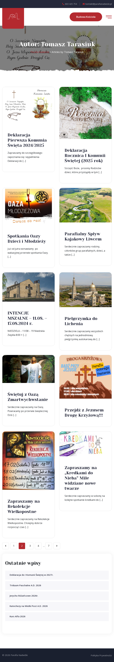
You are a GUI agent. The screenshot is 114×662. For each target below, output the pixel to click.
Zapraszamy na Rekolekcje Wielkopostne (24, 506)
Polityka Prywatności (101, 655)
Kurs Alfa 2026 (17, 616)
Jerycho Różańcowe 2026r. (24, 595)
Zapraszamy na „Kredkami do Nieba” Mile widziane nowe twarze (81, 478)
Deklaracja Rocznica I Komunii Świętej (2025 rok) (85, 155)
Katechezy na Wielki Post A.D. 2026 (29, 606)
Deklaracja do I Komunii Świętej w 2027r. (31, 574)
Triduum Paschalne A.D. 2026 (25, 585)
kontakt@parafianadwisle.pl (99, 4)
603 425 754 (71, 4)
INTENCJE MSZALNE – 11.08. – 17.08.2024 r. (27, 318)
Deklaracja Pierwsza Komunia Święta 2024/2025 (27, 140)
